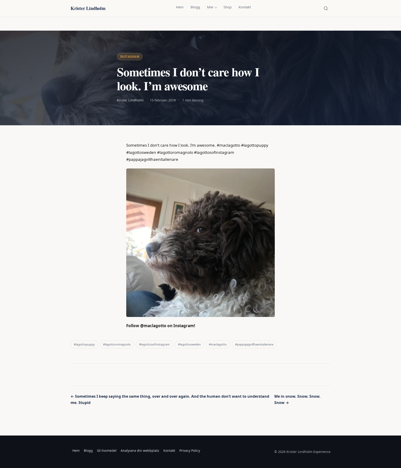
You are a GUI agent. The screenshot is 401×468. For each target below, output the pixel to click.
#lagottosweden (189, 344)
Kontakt (245, 7)
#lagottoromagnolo (117, 344)
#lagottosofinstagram (154, 344)
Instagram (129, 57)
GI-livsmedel (106, 450)
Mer (210, 7)
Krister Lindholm (88, 8)
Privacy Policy (189, 450)
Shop (227, 7)
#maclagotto (218, 344)
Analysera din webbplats (140, 450)
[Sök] (325, 8)
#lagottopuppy (84, 344)
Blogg (195, 7)
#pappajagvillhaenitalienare (254, 344)
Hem (180, 7)
